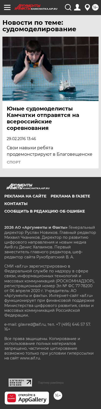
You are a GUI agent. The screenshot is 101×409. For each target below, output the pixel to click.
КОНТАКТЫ (15, 203)
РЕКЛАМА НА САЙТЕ (25, 196)
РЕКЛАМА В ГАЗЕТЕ (70, 196)
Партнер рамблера (51, 382)
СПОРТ (14, 162)
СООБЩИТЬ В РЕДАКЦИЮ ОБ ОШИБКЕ (44, 211)
